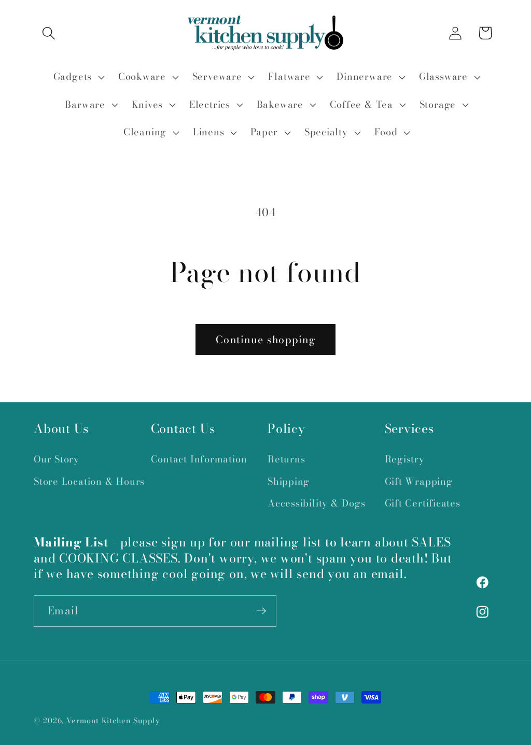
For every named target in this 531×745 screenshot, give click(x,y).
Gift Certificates (422, 503)
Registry (405, 459)
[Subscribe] (261, 611)
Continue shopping (265, 339)
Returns (286, 459)
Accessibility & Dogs (317, 503)
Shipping (289, 481)
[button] (48, 33)
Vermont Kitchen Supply (113, 720)
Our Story (56, 459)
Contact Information (199, 459)
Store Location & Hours (89, 481)
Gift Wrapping (419, 481)
